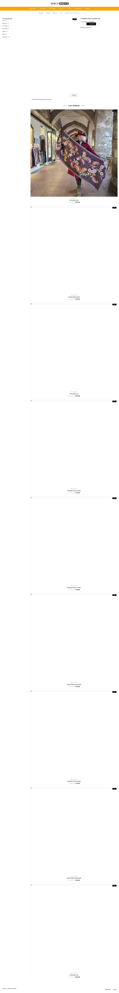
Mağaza (48, 13)
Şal (61, 13)
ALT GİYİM (42, 8)
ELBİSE (61, 8)
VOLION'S (14, 988)
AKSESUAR (78, 8)
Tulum (3, 34)
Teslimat (74, 95)
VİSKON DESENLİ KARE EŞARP (74, 684)
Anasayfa (41, 13)
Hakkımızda (107, 989)
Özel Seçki (4, 37)
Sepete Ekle (92, 23)
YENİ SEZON (32, 8)
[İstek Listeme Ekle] (98, 24)
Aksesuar (55, 13)
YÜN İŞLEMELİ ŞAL (74, 200)
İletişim (115, 989)
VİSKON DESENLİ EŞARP (74, 297)
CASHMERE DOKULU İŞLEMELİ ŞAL (75, 490)
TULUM (69, 8)
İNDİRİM (87, 8)
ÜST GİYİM (52, 8)
